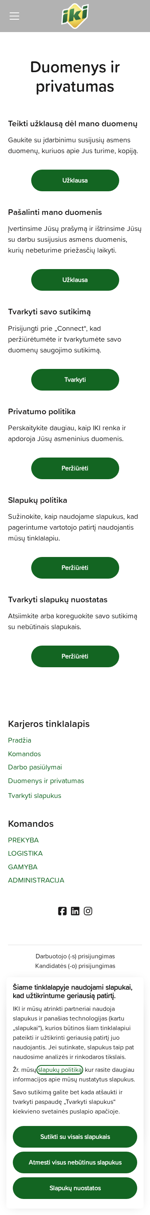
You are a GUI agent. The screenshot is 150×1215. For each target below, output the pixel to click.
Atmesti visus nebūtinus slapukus (75, 1162)
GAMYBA (23, 867)
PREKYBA (23, 840)
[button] (75, 656)
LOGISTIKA (25, 853)
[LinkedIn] (75, 912)
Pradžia (19, 740)
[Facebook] (62, 912)
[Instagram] (88, 912)
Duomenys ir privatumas (46, 781)
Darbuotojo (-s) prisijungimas (75, 956)
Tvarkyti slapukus (34, 796)
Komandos (24, 754)
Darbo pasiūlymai (35, 767)
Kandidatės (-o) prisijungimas (75, 966)
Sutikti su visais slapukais (75, 1137)
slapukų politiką (60, 1070)
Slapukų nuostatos (75, 1188)
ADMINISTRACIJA (36, 880)
